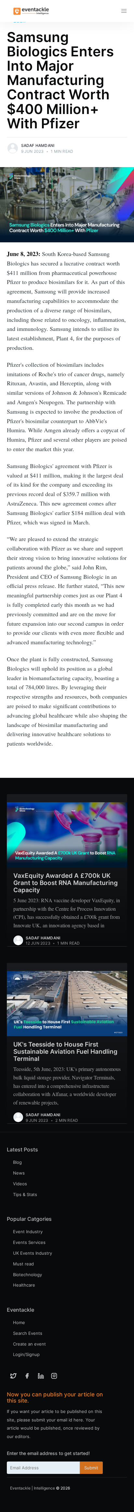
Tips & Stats (25, 1194)
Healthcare (24, 1285)
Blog (17, 1162)
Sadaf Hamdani (38, 145)
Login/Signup (26, 1354)
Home (19, 1322)
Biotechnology (27, 1274)
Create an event (29, 1344)
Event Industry (28, 1231)
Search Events (27, 1333)
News (19, 1173)
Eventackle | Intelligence (32, 1488)
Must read (23, 1263)
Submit (91, 1467)
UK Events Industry (32, 1253)
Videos (20, 1183)
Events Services (29, 1242)
